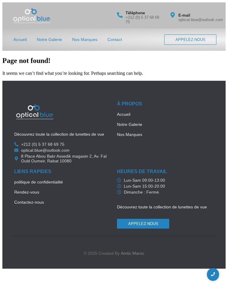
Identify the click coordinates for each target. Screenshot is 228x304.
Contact (114, 39)
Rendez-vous (26, 192)
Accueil (20, 39)
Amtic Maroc (132, 253)
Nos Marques (84, 39)
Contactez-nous (29, 202)
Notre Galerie (49, 39)
